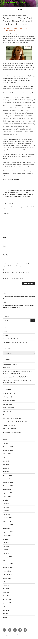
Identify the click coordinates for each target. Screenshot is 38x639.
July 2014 (5, 500)
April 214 (5, 617)
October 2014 (7, 489)
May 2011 (5, 613)
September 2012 (8, 574)
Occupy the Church (27, 190)
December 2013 (8, 525)
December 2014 (8, 482)
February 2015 (7, 475)
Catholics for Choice (9, 397)
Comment (6, 213)
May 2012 (6, 589)
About (5, 331)
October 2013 (7, 528)
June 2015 (6, 461)
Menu (20, 9)
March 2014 (6, 514)
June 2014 (6, 503)
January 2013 (7, 560)
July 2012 (5, 581)
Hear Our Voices (14, 2)
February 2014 (7, 518)
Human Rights (30, 189)
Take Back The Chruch (22, 196)
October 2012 (7, 571)
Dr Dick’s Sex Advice (9, 400)
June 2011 (6, 610)
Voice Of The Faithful (9, 429)
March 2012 (6, 596)
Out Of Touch (10, 192)
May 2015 (6, 464)
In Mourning (6, 367)
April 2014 (6, 511)
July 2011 (5, 606)
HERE (16, 180)
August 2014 (7, 496)
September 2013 (8, 532)
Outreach (5, 415)
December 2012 (8, 564)
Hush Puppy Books (8, 407)
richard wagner (20, 15)
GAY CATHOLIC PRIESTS (10, 338)
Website (5, 255)
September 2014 (8, 493)
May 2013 (6, 546)
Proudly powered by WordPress (11, 635)
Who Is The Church (22, 192)
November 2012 (8, 567)
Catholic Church (11, 194)
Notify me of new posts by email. (13, 278)
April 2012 (6, 592)
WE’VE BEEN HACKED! (10, 364)
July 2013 (5, 539)
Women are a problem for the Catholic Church (17, 377)
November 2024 (8, 447)
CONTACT (6, 335)
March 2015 (6, 472)
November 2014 (8, 486)
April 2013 (6, 550)
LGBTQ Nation (7, 411)
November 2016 (8, 450)
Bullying (20, 189)
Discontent (9, 196)
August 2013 (7, 535)
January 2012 (7, 603)
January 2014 (7, 521)
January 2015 (7, 479)
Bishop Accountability (9, 393)
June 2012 (6, 585)
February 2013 (7, 557)
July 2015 (5, 457)
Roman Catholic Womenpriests (12, 418)
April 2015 (6, 468)
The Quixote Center (9, 425)
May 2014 (6, 507)
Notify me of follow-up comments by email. (16, 272)
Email (5, 246)
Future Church (7, 404)
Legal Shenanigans (12, 190)
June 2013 (6, 542)
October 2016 (7, 454)
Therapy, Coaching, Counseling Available (15, 342)
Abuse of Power (11, 189)
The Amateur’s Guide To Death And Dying (15, 422)
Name (5, 237)
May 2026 (6, 443)
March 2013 (6, 553)
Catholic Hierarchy (25, 194)
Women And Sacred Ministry (12, 432)
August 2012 (7, 578)
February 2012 (7, 599)
